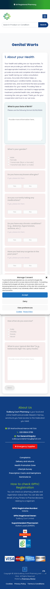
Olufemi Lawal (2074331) (25, 526)
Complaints (25, 457)
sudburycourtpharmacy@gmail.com (26, 439)
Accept (25, 295)
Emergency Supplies (25, 446)
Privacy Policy (28, 312)
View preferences (25, 307)
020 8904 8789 (26, 432)
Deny (25, 301)
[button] (46, 277)
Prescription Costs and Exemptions (25, 473)
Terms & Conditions (36, 584)
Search (43, 25)
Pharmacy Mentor (28, 579)
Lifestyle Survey (25, 469)
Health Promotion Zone (25, 465)
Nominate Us (25, 477)
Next (10, 387)
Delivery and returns (25, 461)
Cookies (19, 312)
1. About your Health (19, 57)
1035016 (25, 511)
